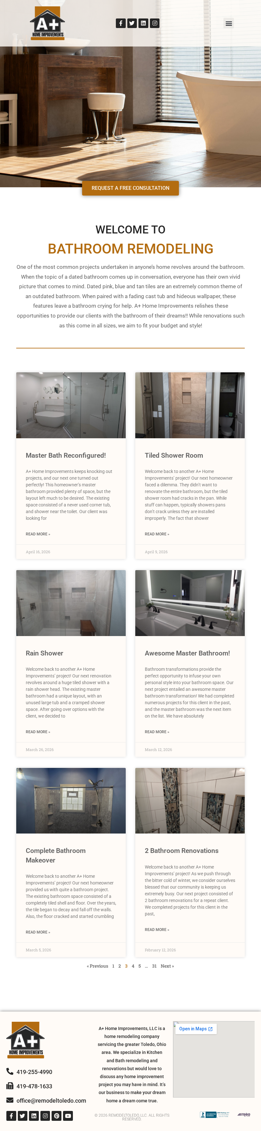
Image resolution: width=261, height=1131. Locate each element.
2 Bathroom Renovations (182, 851)
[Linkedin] (143, 23)
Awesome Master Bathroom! (187, 653)
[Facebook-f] (121, 23)
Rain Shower (44, 653)
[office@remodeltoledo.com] (9, 1100)
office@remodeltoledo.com (51, 1100)
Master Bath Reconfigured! (66, 455)
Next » (167, 966)
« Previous (97, 966)
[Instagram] (155, 23)
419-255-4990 (34, 1072)
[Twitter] (132, 23)
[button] (228, 23)
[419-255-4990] (9, 1071)
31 (154, 966)
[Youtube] (68, 1116)
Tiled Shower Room (174, 455)
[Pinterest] (56, 1116)
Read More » (38, 534)
